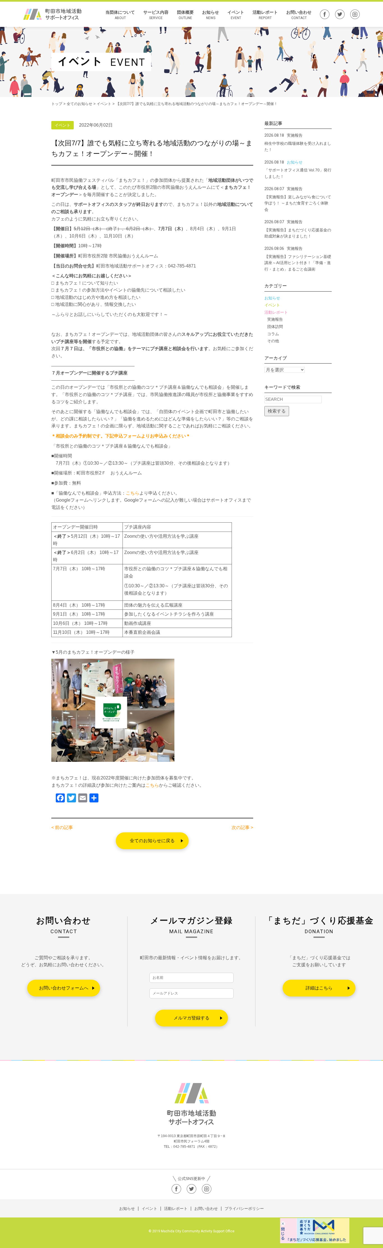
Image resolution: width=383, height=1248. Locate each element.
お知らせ (210, 15)
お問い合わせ (299, 15)
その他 (273, 341)
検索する (277, 411)
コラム (273, 334)
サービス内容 (156, 15)
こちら (132, 493)
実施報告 (275, 319)
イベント (235, 15)
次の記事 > (242, 827)
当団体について (120, 15)
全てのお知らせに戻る (152, 840)
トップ (56, 104)
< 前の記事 (62, 827)
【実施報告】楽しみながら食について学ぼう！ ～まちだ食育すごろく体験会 (297, 203)
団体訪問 (275, 326)
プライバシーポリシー (244, 1208)
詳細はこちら (319, 988)
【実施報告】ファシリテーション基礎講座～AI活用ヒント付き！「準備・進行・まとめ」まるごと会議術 (297, 262)
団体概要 (185, 15)
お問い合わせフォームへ (63, 988)
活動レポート (265, 15)
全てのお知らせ (79, 104)
